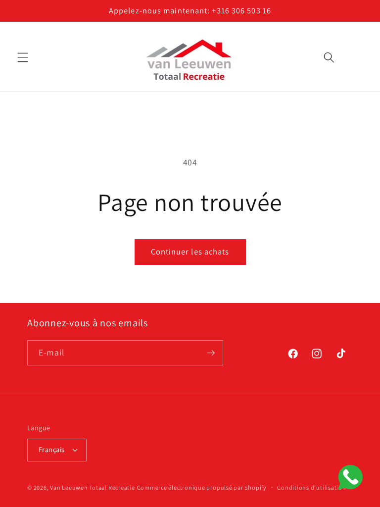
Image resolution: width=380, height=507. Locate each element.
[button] (23, 57)
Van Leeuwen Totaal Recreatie (92, 487)
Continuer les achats (190, 251)
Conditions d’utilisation (311, 487)
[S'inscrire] (211, 353)
